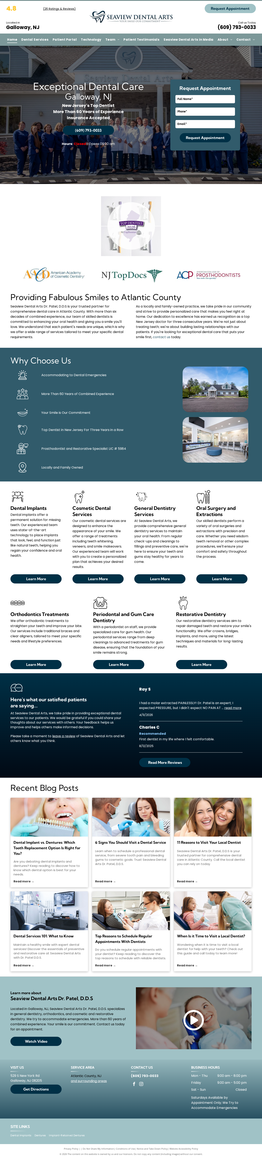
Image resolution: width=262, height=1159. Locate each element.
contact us (161, 337)
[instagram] (141, 1084)
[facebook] (134, 1084)
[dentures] (49, 817)
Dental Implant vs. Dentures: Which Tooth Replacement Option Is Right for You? (47, 848)
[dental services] (49, 910)
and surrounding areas (89, 1081)
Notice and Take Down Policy (152, 1148)
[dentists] (131, 910)
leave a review (63, 736)
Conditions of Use (125, 1148)
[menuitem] (12, 39)
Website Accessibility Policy (183, 1148)
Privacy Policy (71, 1148)
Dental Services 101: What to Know (44, 936)
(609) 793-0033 (237, 27)
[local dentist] (213, 817)
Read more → (24, 881)
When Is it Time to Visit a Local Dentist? (211, 936)
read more (233, 708)
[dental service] (131, 817)
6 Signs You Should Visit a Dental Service (130, 842)
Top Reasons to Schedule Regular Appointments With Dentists (123, 939)
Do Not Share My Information (98, 1148)
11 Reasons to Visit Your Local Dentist (209, 842)
